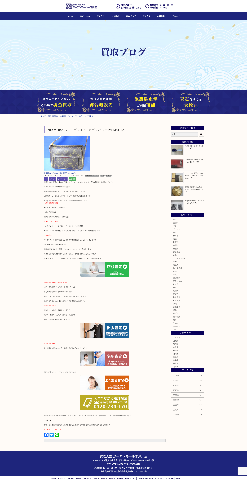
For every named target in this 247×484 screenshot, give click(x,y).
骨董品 (175, 242)
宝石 (175, 226)
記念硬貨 (176, 277)
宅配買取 (112, 478)
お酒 (175, 239)
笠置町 (175, 363)
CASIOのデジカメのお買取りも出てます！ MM (194, 160)
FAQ (134, 478)
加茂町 (175, 344)
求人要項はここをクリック (53, 429)
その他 (175, 323)
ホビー (175, 313)
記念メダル (177, 281)
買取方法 (146, 16)
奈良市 (175, 347)
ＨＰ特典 (115, 16)
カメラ (175, 235)
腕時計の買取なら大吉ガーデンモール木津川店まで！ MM (194, 189)
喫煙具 (175, 290)
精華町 (175, 350)
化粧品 (175, 284)
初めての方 (85, 16)
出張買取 (104, 478)
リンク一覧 (170, 478)
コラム (175, 329)
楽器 (175, 310)
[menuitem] (70, 16)
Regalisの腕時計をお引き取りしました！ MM (194, 201)
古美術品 (176, 251)
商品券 (175, 264)
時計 (175, 232)
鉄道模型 (176, 297)
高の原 (175, 357)
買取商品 (100, 16)
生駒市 (175, 360)
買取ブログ (131, 16)
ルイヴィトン (62, 179)
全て (46, 179)
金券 (175, 261)
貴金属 (175, 222)
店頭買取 (96, 478)
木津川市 (72, 179)
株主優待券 (177, 268)
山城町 (175, 340)
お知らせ (176, 326)
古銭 (175, 271)
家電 (175, 303)
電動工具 (176, 306)
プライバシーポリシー (145, 478)
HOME (70, 16)
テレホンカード (179, 258)
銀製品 (175, 248)
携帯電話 (176, 316)
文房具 (175, 294)
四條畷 (175, 366)
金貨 (175, 274)
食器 (175, 255)
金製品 (175, 245)
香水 (175, 287)
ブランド (53, 179)
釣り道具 (176, 300)
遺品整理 (120, 478)
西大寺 (175, 353)
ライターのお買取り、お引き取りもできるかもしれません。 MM (194, 175)
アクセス (128, 478)
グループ (175, 16)
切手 (175, 319)
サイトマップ (159, 478)
